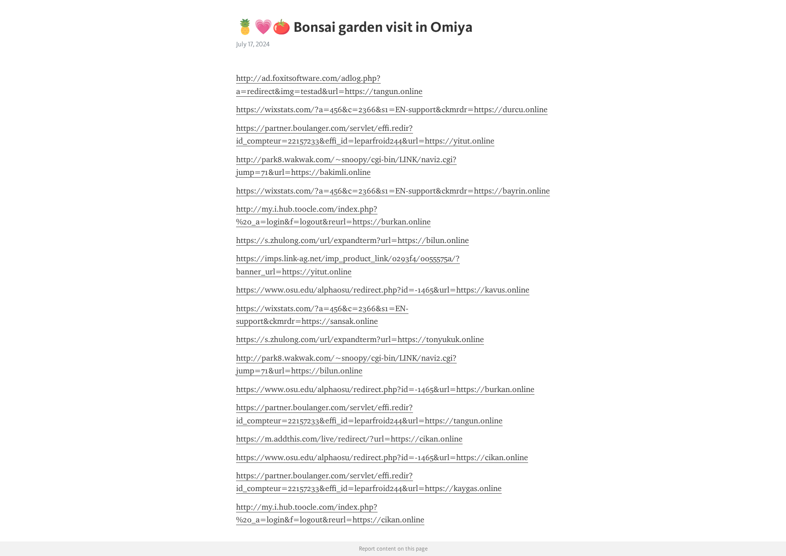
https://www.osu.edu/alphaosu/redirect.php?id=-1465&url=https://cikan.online (382, 457)
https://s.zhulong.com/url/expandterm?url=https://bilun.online (352, 240)
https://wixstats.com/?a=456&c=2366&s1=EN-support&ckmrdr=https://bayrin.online (393, 191)
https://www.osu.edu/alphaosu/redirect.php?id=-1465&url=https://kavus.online (382, 290)
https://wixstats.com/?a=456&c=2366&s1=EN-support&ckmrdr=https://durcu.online (392, 109)
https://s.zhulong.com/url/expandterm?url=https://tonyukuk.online (360, 339)
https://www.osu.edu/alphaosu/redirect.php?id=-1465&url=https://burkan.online (385, 389)
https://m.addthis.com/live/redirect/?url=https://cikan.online (349, 439)
